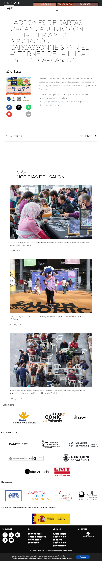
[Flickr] (18, 3)
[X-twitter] (8, 3)
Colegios (46, 4)
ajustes (69, 558)
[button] (9, 107)
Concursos (86, 4)
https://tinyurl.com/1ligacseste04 (54, 101)
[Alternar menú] (57, 10)
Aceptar (83, 557)
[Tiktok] (15, 3)
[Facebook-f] (4, 3)
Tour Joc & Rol (65, 4)
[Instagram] (11, 3)
